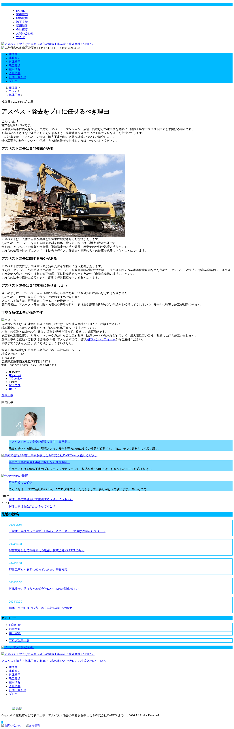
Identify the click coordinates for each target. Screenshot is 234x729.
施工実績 (22, 21)
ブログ (20, 37)
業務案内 (22, 14)
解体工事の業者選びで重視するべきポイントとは (41, 499)
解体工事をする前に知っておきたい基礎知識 (38, 569)
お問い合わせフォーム (101, 339)
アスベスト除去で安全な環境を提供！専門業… (39, 441)
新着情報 (15, 629)
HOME (20, 10)
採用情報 (22, 25)
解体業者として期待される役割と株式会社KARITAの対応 (46, 550)
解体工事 (14, 94)
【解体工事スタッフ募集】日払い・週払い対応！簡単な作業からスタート (57, 531)
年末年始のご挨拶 (20, 482)
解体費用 (22, 18)
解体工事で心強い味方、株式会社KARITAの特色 (41, 608)
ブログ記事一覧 (19, 640)
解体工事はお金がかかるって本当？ (32, 506)
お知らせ (15, 624)
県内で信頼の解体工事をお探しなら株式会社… (39, 462)
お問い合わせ (25, 33)
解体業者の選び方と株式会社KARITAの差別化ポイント (45, 588)
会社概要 (22, 29)
